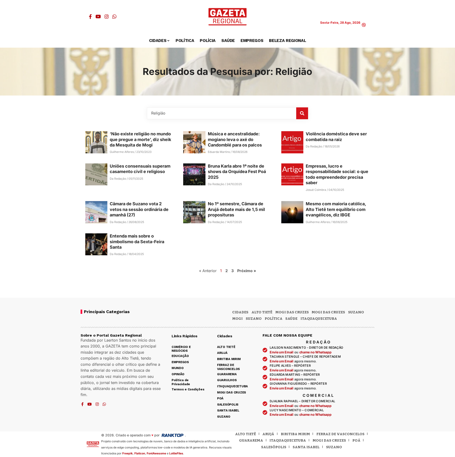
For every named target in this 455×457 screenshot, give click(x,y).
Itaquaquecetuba (287, 440)
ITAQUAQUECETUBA (318, 318)
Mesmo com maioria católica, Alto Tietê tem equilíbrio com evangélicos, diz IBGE (336, 209)
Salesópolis (273, 447)
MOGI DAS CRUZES (292, 312)
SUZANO (254, 318)
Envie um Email (281, 352)
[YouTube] (98, 16)
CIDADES (240, 312)
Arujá (268, 434)
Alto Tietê (261, 312)
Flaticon (139, 453)
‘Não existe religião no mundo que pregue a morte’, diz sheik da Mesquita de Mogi (140, 139)
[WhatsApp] (114, 16)
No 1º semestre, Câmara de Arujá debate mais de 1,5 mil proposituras (236, 209)
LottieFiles (176, 453)
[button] (363, 25)
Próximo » (246, 270)
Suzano (356, 312)
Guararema (251, 440)
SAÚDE (291, 318)
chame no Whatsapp (315, 352)
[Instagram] (106, 16)
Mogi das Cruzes (328, 312)
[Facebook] (90, 16)
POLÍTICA (273, 318)
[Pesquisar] (302, 113)
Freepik (127, 453)
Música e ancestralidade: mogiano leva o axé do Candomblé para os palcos (235, 139)
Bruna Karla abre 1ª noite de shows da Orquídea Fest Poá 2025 (237, 172)
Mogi (237, 318)
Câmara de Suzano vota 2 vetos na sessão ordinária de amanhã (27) (139, 209)
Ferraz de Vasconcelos (340, 434)
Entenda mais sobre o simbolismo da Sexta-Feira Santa (137, 241)
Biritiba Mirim (295, 434)
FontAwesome (156, 453)
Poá (356, 440)
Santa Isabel (306, 447)
